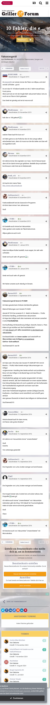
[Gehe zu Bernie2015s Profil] (5, 294)
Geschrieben (19, 77)
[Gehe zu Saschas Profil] (5, 432)
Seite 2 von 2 (25, 69)
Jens (45, 49)
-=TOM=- (12, 219)
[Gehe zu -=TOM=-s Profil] (5, 220)
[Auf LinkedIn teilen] (21, 610)
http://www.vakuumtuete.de (12, 186)
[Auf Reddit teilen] (18, 610)
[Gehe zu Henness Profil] (6, 662)
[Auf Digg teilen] (10, 610)
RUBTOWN (12, 74)
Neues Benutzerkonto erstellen (25, 574)
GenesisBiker (13, 412)
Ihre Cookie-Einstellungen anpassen (17, 691)
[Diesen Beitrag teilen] (46, 77)
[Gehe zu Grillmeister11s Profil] (5, 196)
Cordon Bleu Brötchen (17, 640)
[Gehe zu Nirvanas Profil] (5, 154)
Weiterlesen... (22, 40)
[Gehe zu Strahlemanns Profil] (5, 111)
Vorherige (8, 68)
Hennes (15, 663)
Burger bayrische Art (17, 670)
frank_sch (12, 175)
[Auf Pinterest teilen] (25, 610)
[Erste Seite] (2, 68)
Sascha (10, 431)
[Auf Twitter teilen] (3, 610)
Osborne (16, 643)
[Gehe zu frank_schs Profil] (5, 176)
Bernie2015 (12, 293)
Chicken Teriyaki (15, 679)
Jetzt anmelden (25, 586)
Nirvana (11, 153)
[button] (42, 35)
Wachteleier (14, 661)
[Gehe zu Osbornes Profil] (6, 641)
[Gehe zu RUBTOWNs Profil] (5, 75)
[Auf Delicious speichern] (14, 610)
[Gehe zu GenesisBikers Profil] (5, 413)
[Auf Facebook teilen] (6, 610)
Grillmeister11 (13, 195)
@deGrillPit (8, 82)
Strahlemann (8, 59)
